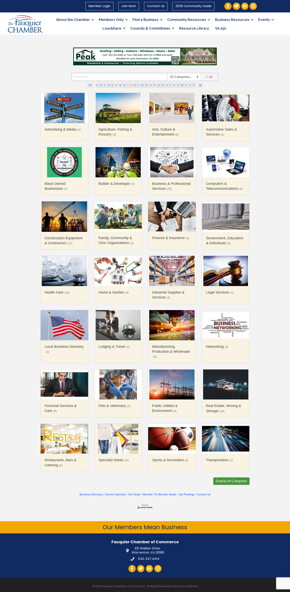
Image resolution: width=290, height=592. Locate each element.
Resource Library (194, 28)
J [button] (131, 85)
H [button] (124, 85)
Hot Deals (134, 494)
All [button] (200, 85)
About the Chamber (73, 20)
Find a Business (145, 20)
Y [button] (190, 85)
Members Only (111, 20)
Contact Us (156, 6)
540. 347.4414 (148, 558)
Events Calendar (115, 494)
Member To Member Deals (159, 494)
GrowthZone (190, 586)
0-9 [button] (90, 85)
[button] (231, 481)
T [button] (170, 85)
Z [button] (194, 85)
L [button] (138, 85)
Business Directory (91, 494)
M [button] (142, 85)
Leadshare (112, 28)
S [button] (166, 85)
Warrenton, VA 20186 (148, 550)
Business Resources (232, 20)
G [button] (120, 85)
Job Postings (187, 494)
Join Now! (128, 6)
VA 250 (220, 28)
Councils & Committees (150, 28)
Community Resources (186, 20)
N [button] (146, 85)
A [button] (97, 85)
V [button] (178, 85)
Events (264, 20)
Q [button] (159, 85)
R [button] (163, 85)
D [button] (108, 85)
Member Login (99, 6)
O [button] (151, 85)
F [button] (116, 85)
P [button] (154, 85)
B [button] (101, 85)
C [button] (105, 85)
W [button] (182, 85)
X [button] (186, 85)
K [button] (135, 85)
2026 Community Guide (193, 6)
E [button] (112, 85)
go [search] (211, 76)
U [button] (174, 85)
